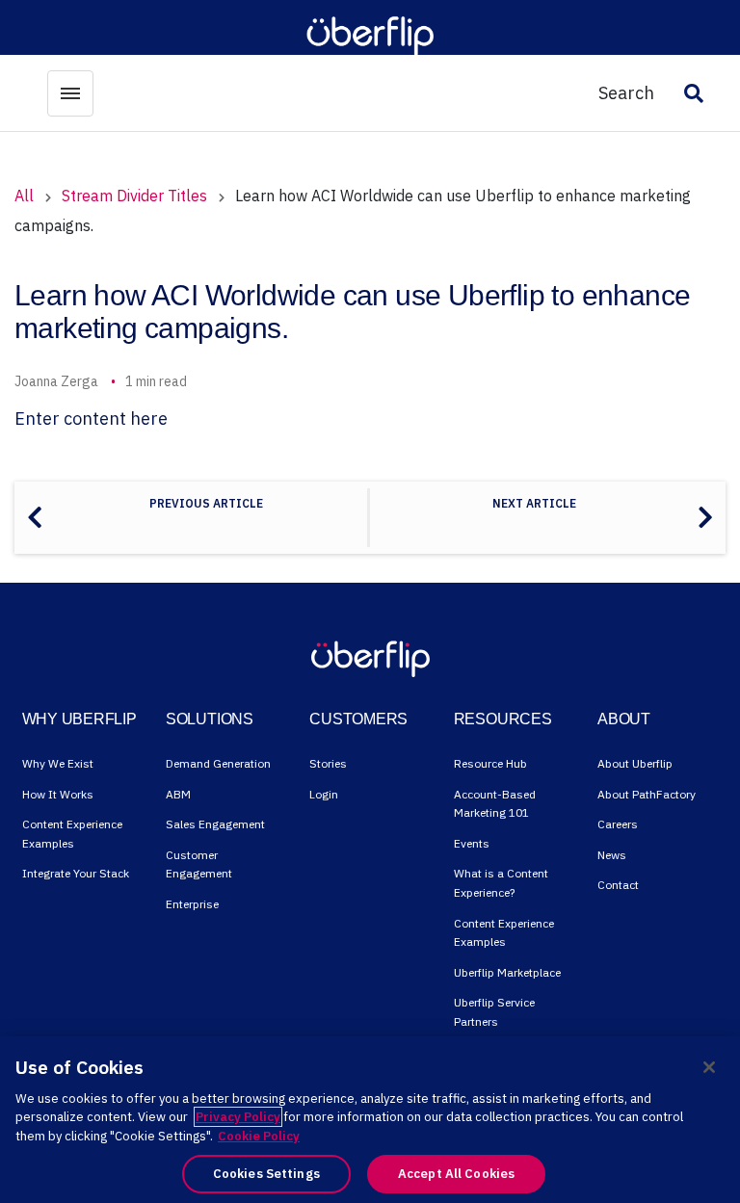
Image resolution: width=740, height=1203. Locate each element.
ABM (178, 794)
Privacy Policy (238, 1117)
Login (323, 794)
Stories (328, 763)
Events (471, 843)
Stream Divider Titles (134, 195)
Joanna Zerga (56, 381)
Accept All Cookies (456, 1173)
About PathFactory (646, 794)
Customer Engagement (199, 864)
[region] (370, 1119)
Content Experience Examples (72, 833)
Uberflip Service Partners (494, 1012)
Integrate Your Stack (75, 873)
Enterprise (192, 904)
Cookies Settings (266, 1173)
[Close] (709, 1067)
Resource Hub (490, 763)
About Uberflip (635, 763)
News (611, 855)
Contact (618, 884)
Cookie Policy (259, 1136)
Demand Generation (218, 763)
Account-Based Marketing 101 (495, 804)
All (24, 195)
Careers (617, 824)
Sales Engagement (215, 824)
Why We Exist (57, 763)
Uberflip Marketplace (507, 972)
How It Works (57, 794)
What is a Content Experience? (501, 883)
